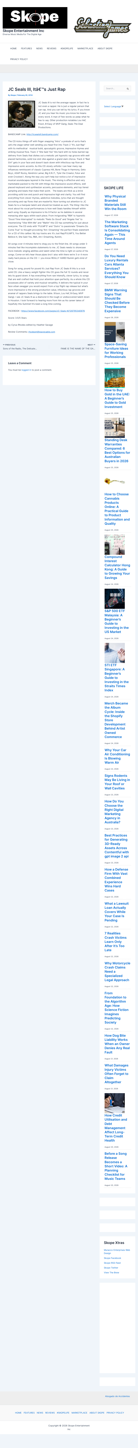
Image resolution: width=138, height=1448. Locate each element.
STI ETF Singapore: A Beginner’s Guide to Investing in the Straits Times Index (117, 677)
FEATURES (29, 1412)
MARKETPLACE (79, 1412)
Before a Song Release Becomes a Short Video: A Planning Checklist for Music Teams (116, 1166)
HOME (18, 1412)
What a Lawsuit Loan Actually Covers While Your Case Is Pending (117, 912)
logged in (26, 370)
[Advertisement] (121, 1327)
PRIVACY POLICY (115, 1412)
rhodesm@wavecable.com (41, 331)
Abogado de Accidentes (117, 1396)
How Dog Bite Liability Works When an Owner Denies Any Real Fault (117, 1044)
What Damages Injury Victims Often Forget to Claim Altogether (116, 1073)
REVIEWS (50, 1412)
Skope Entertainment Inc (23, 31)
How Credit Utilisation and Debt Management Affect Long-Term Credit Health (116, 1127)
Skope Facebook (112, 1258)
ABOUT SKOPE (96, 1412)
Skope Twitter (111, 1267)
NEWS (40, 1412)
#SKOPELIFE (63, 1412)
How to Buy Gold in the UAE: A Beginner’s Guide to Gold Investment (117, 398)
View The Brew (111, 1272)
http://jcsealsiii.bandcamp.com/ (42, 134)
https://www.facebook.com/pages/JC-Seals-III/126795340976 (53, 311)
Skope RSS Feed (112, 1263)
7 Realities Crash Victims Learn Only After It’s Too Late (116, 941)
